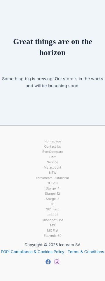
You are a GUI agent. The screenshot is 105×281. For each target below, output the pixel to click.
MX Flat (52, 230)
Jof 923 (53, 215)
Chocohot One (52, 220)
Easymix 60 (53, 236)
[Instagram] (57, 261)
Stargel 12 (52, 193)
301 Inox (52, 209)
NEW (52, 173)
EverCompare (52, 152)
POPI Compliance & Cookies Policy (32, 251)
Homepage (52, 141)
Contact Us (52, 146)
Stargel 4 (53, 188)
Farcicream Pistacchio (52, 178)
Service (52, 162)
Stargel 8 (53, 199)
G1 (53, 204)
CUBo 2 (52, 183)
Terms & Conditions (86, 251)
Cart (52, 157)
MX (52, 225)
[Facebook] (48, 261)
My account (52, 167)
